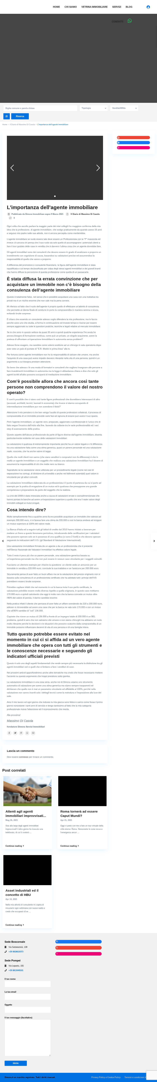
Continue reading (14, 846)
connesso (23, 757)
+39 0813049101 (16, 970)
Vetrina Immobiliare (94, 7)
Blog (129, 7)
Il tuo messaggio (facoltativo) (18, 1017)
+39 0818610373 (16, 952)
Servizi (116, 7)
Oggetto (8, 1005)
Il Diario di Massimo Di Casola (22, 125)
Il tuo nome (10, 979)
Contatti (117, 21)
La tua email (10, 992)
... (30, 832)
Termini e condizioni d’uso (137, 1077)
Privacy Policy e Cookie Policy (106, 1077)
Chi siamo (71, 7)
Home (56, 7)
